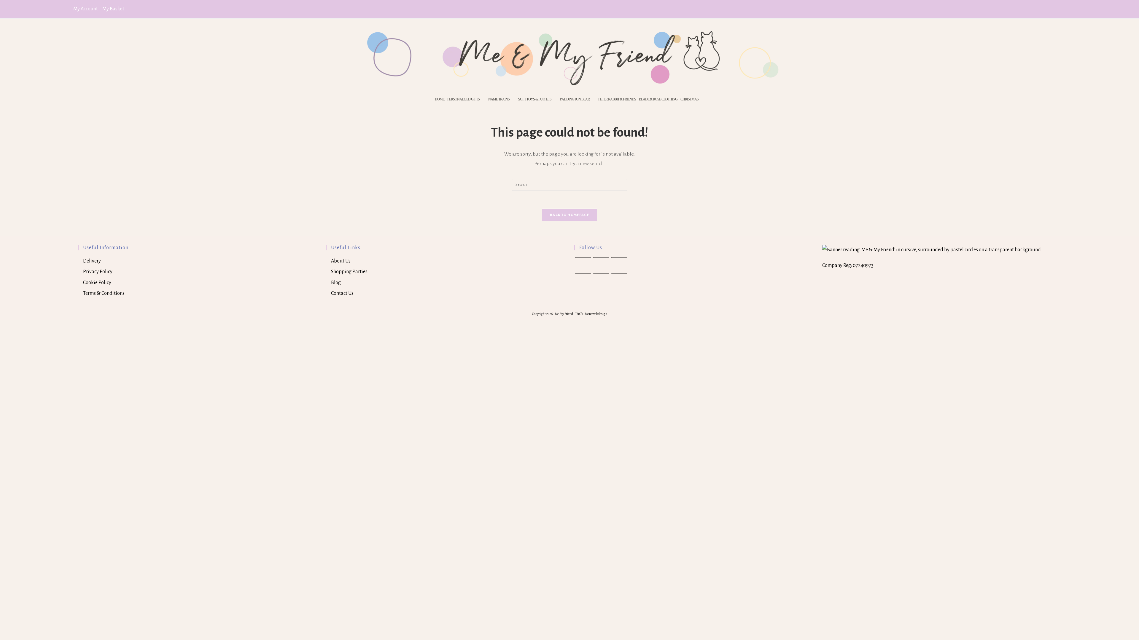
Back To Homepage (569, 215)
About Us (341, 261)
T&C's (579, 314)
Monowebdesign (596, 314)
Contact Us (342, 293)
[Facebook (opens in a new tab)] (1055, 9)
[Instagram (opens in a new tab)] (1063, 9)
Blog (336, 282)
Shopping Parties (349, 271)
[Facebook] (601, 265)
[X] (583, 265)
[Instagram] (619, 265)
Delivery (92, 261)
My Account (85, 9)
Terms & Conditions (104, 293)
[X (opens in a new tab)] (1047, 9)
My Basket (113, 9)
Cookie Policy (97, 282)
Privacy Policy (97, 271)
